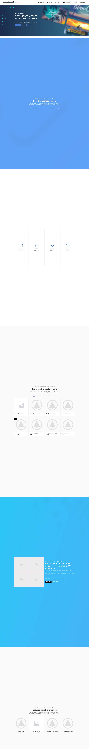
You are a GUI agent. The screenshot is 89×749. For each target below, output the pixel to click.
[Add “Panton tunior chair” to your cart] (74, 419)
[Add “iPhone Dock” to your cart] (27, 419)
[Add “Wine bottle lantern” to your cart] (43, 419)
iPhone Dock (17, 433)
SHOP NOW (48, 581)
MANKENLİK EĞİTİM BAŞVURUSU (79, 2)
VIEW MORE (55, 581)
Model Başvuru (66, 2)
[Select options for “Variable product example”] (59, 399)
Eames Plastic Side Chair (35, 413)
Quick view (27, 402)
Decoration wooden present (51, 433)
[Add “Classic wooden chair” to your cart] (74, 399)
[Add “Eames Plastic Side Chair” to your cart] (43, 399)
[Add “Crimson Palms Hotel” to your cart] (27, 399)
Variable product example (51, 413)
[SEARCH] (58, 108)
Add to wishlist (27, 406)
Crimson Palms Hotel (19, 413)
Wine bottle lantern (34, 433)
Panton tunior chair (65, 433)
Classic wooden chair (66, 413)
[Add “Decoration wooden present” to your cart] (59, 419)
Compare (27, 404)
